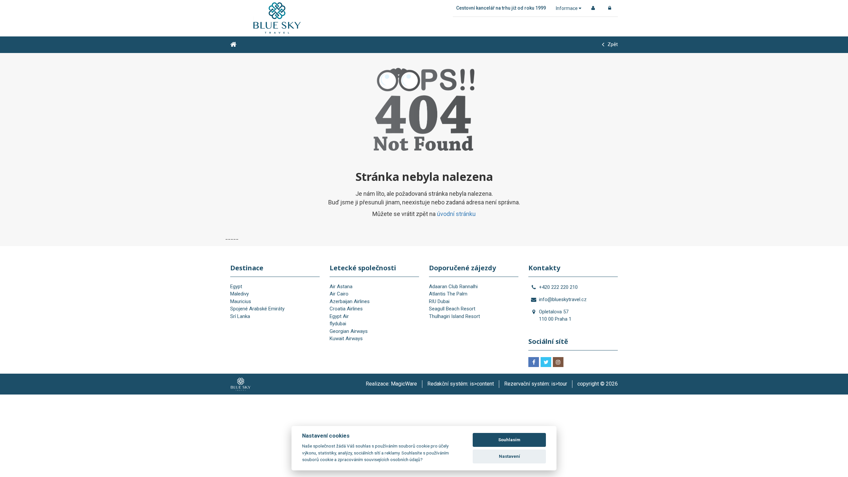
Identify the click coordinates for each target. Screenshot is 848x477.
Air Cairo (339, 294)
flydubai (338, 324)
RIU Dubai (439, 301)
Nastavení (509, 456)
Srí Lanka (240, 316)
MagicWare (404, 384)
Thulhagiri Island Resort (454, 316)
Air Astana (341, 287)
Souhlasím (509, 439)
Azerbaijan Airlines (350, 301)
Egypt (236, 287)
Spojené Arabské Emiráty (257, 309)
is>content (482, 384)
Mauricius (240, 301)
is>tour (559, 384)
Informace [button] (567, 8)
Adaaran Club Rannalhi (453, 287)
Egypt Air (339, 316)
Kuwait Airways (346, 339)
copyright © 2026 (597, 384)
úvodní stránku (456, 213)
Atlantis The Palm (448, 294)
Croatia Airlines (346, 309)
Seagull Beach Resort (452, 309)
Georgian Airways (349, 331)
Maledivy (239, 294)
